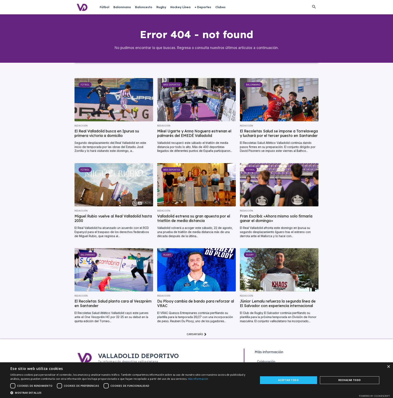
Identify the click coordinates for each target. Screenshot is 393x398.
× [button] (388, 366)
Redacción (81, 125)
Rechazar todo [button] (349, 380)
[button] (313, 7)
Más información (198, 379)
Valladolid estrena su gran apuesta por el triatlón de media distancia (193, 218)
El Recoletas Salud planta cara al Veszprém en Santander (113, 303)
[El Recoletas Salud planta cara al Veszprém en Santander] (114, 269)
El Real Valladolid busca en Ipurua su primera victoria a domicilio (107, 133)
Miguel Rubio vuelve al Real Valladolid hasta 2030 (113, 218)
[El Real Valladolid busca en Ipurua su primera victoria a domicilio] (114, 99)
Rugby (167, 255)
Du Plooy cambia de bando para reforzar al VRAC (195, 303)
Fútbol (85, 84)
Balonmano (253, 84)
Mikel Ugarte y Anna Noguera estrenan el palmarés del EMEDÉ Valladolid (194, 133)
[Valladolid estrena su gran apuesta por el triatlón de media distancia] (196, 184)
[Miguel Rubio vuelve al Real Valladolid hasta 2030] (114, 184)
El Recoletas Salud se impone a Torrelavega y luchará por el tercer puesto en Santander (279, 133)
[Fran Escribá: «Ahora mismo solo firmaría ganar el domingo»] (279, 184)
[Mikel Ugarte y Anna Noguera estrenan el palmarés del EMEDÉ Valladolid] (196, 99)
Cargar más (195, 334)
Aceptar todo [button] (288, 380)
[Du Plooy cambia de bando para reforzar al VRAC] (196, 269)
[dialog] (196, 380)
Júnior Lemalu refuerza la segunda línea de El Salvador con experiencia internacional (278, 303)
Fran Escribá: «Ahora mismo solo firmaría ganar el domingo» (276, 218)
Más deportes (171, 84)
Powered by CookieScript (374, 395)
